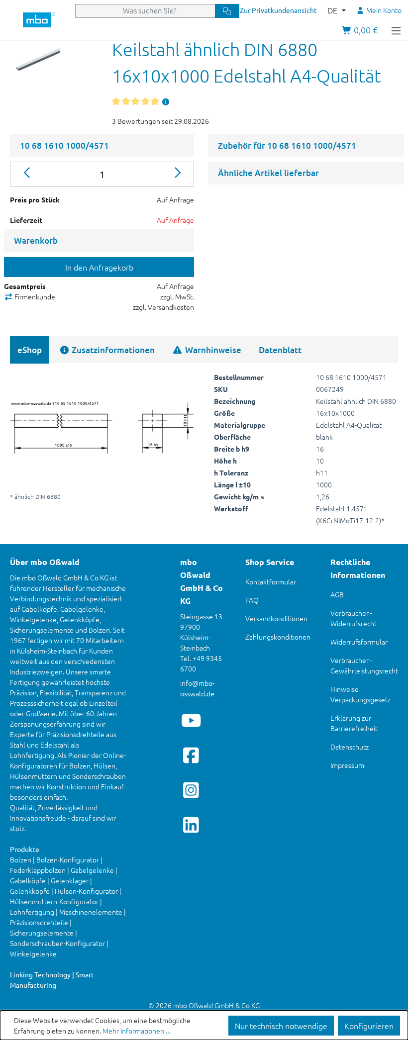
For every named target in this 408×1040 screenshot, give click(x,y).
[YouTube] (191, 720)
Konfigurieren (369, 1025)
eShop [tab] (29, 350)
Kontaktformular (270, 581)
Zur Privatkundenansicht (278, 9)
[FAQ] (166, 101)
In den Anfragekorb (99, 267)
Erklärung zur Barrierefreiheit (354, 723)
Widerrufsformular (359, 642)
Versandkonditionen (276, 618)
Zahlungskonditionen (277, 637)
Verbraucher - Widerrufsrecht (353, 618)
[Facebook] (191, 755)
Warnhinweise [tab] (212, 350)
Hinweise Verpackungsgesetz (360, 694)
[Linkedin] (191, 824)
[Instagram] (191, 789)
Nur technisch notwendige (281, 1025)
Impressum (347, 765)
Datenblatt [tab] (280, 350)
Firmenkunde (34, 296)
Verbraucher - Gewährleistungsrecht (364, 665)
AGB (337, 594)
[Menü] (396, 30)
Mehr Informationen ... (136, 1031)
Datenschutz (349, 747)
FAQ (252, 600)
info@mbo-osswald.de (197, 688)
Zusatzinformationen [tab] (112, 350)
